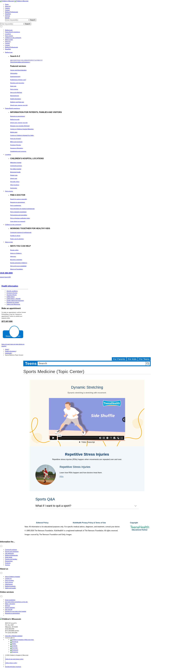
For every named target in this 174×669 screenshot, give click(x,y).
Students (7, 563)
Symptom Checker (12, 293)
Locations (8, 34)
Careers (7, 8)
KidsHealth (8, 353)
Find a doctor (9, 35)
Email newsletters (10, 600)
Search (32, 20)
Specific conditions (12, 291)
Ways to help (9, 39)
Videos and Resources (13, 304)
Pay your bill (8, 609)
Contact (7, 10)
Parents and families (11, 559)
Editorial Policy (42, 523)
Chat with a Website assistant (13, 636)
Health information (10, 286)
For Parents (119, 359)
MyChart (7, 15)
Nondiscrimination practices (13, 666)
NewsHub (8, 14)
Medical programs (10, 586)
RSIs (61, 476)
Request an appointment (12, 613)
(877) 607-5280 (7, 321)
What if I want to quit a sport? (53, 505)
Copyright (134, 523)
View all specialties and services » (20, 62)
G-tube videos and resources (15, 300)
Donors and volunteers (11, 551)
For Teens (144, 359)
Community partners (11, 549)
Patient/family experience (12, 32)
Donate (7, 17)
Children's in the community (13, 37)
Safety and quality (10, 588)
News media (8, 557)
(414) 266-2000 (6, 273)
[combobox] (92, 363)
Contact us (8, 578)
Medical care (8, 30)
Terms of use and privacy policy (14, 659)
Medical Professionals (11, 12)
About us (7, 6)
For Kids (132, 359)
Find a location (9, 580)
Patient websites (10, 607)
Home (7, 4)
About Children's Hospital (12, 576)
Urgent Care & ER (5, 277)
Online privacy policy (11, 663)
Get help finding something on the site (16, 601)
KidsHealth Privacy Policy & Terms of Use (89, 523)
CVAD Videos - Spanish (14, 298)
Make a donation (10, 603)
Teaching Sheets (12, 294)
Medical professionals (11, 555)
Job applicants (9, 553)
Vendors (7, 565)
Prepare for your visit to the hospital (15, 611)
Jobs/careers (9, 584)
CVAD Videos (11, 296)
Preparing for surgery (13, 302)
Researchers (8, 561)
